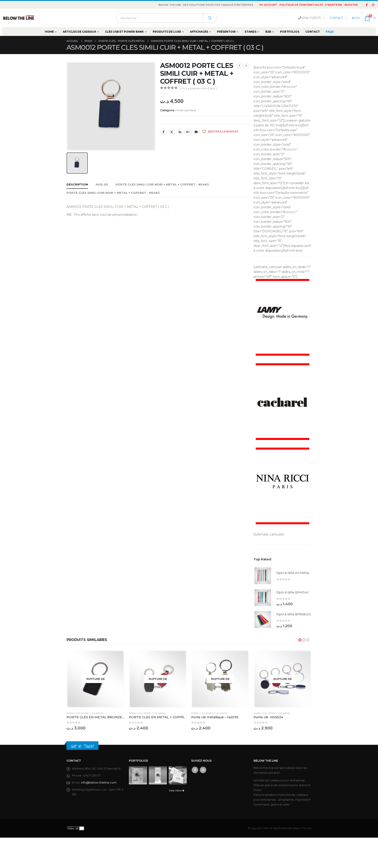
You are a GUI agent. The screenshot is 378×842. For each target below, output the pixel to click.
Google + (187, 131)
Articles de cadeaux (79, 31)
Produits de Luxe (167, 31)
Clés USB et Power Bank (124, 31)
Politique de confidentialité (301, 4)
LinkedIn (179, 131)
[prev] (239, 66)
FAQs (330, 31)
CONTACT (336, 17)
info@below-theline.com (98, 782)
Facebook (163, 131)
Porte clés (73, 713)
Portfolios (289, 31)
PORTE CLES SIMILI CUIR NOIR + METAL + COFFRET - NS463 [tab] (162, 184)
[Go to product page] (263, 576)
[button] (300, 640)
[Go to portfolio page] (138, 775)
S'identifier (333, 4)
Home (49, 31)
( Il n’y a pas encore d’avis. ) (198, 88)
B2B (268, 31)
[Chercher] (210, 18)
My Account (268, 4)
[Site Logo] (18, 18)
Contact (312, 31)
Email (196, 131)
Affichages (199, 31)
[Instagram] (373, 5)
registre (351, 4)
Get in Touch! (82, 746)
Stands (250, 31)
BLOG (356, 17)
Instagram (203, 770)
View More (175, 790)
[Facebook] (367, 5)
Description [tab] (77, 184)
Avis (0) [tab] (102, 184)
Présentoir (226, 31)
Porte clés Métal (186, 110)
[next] (246, 66)
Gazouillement (171, 131)
